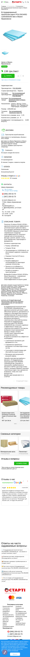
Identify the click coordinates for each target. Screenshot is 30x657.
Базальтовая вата (8, 606)
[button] (2, 56)
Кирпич (5, 623)
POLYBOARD (17, 88)
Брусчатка (6, 619)
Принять (15, 654)
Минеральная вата (8, 614)
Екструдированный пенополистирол (21, 613)
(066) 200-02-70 (10, 194)
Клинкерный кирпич (8, 626)
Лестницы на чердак (19, 620)
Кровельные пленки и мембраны (21, 617)
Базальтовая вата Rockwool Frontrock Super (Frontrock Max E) (9, 415)
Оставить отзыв (21, 463)
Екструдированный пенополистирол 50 (15, 112)
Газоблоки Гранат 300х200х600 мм (21, 623)
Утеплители (6, 608)
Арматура (5, 621)
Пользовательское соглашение (9, 650)
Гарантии (8, 157)
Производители (7, 628)
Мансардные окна (21, 611)
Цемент (5, 624)
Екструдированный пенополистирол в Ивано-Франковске (17, 100)
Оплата (7, 166)
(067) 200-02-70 (10, 196)
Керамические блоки (20, 608)
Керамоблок (6, 611)
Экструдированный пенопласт (8, 617)
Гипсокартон (6, 609)
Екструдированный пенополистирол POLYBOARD (18, 94)
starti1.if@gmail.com (10, 200)
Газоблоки (5, 613)
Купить (9, 76)
